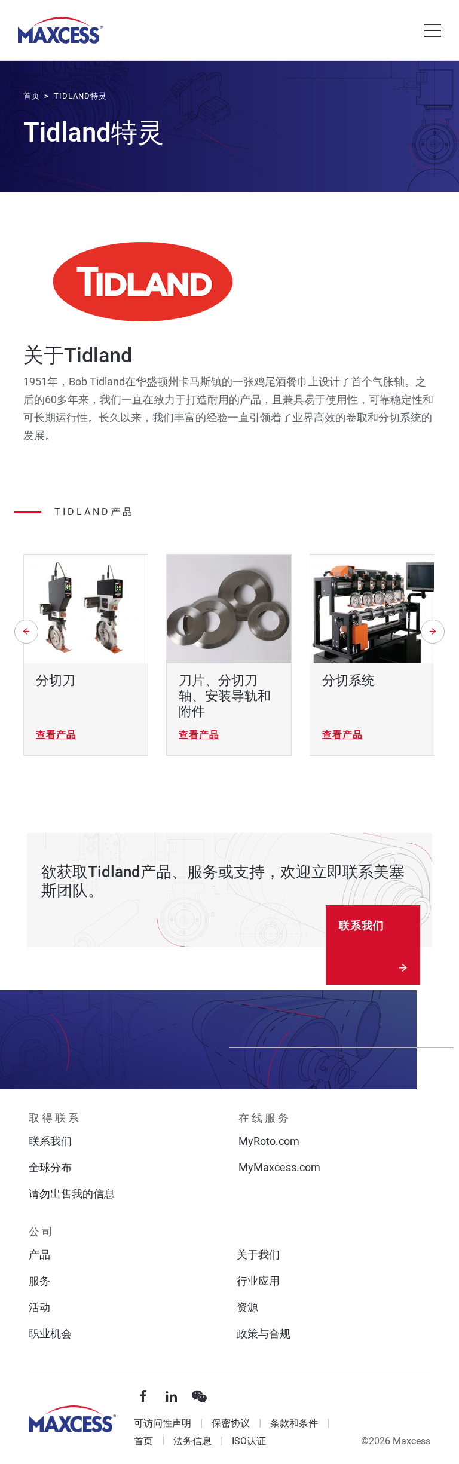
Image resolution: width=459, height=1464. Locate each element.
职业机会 (50, 1333)
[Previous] (26, 632)
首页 (143, 1441)
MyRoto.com (268, 1141)
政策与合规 (263, 1333)
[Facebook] (143, 1397)
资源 (247, 1307)
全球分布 (50, 1167)
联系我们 (361, 925)
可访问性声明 (162, 1423)
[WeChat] (199, 1397)
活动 (39, 1307)
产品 (39, 1254)
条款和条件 (294, 1423)
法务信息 (192, 1441)
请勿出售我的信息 (72, 1193)
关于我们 (258, 1254)
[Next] (433, 632)
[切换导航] (432, 30)
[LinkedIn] (171, 1397)
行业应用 (258, 1281)
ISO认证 (249, 1441)
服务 (39, 1281)
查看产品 (56, 734)
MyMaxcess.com (279, 1167)
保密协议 (231, 1423)
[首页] (60, 30)
